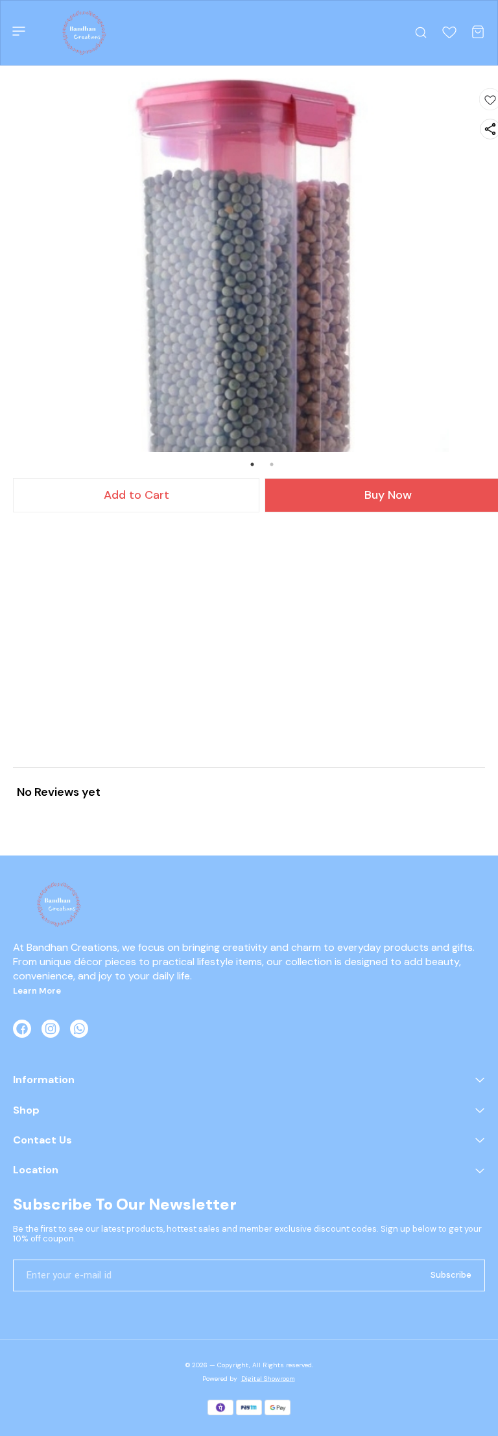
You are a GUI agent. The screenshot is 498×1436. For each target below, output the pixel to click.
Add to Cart (136, 495)
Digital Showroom (268, 1378)
